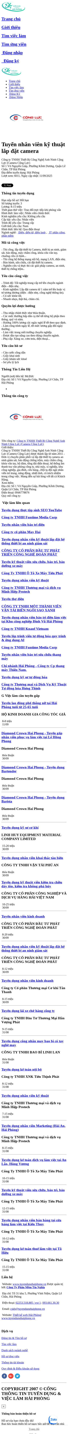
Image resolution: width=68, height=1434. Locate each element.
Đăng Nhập (16, 97)
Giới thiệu (10, 27)
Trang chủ (10, 19)
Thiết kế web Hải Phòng (27, 1314)
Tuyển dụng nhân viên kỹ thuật (25, 580)
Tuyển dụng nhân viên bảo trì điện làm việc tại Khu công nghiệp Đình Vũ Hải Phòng (33, 619)
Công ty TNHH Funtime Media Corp (29, 517)
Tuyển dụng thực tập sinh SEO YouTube (31, 510)
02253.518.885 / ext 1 (28, 1302)
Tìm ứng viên (13, 44)
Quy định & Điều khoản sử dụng (20, 1368)
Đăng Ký (14, 93)
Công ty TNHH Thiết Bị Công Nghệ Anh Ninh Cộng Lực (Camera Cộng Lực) (33, 442)
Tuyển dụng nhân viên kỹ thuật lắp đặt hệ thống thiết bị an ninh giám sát (33, 541)
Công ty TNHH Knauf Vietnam (25, 629)
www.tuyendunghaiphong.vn (29, 1284)
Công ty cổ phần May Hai (20, 532)
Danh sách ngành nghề (14, 1350)
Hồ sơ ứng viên (10, 1356)
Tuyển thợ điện (12, 599)
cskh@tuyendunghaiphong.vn (27, 1308)
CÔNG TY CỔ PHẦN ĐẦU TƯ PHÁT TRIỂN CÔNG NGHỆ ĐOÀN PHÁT (30, 552)
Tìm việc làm (13, 35)
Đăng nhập (12, 52)
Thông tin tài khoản (12, 1362)
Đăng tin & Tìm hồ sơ (14, 1338)
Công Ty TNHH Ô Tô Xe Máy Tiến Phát (32, 573)
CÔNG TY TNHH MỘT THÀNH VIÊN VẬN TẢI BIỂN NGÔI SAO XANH (31, 608)
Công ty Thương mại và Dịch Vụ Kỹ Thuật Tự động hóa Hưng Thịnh (33, 686)
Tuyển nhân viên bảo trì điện (23, 525)
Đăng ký (10, 61)
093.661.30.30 (50, 1302)
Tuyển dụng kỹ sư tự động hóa (24, 677)
